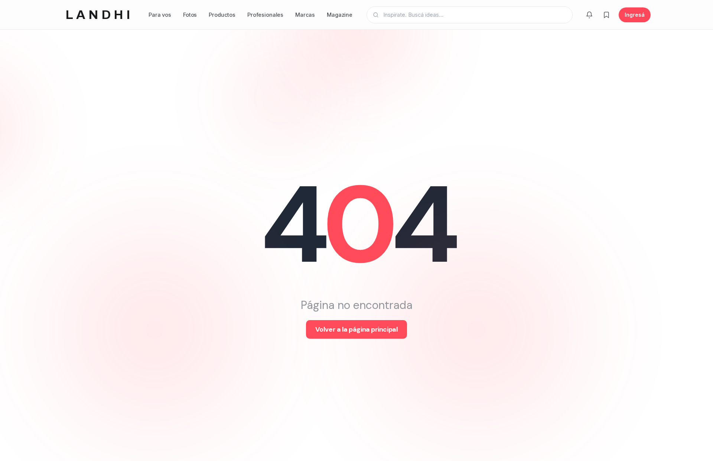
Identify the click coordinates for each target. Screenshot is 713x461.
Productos (222, 15)
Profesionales (265, 15)
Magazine (339, 15)
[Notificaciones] (589, 15)
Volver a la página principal (356, 329)
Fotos (190, 15)
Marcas (305, 15)
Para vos (160, 15)
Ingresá (635, 15)
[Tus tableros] (606, 15)
